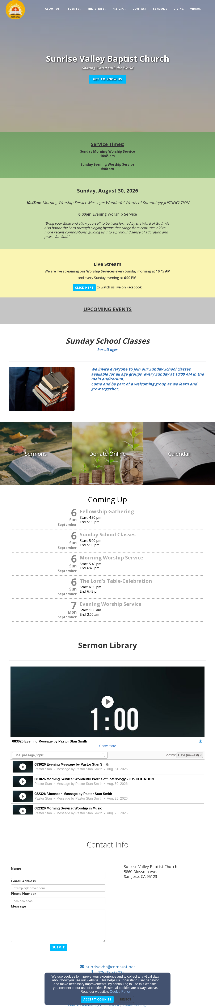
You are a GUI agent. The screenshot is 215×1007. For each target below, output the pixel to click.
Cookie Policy (120, 991)
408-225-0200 (110, 972)
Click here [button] (84, 287)
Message (18, 906)
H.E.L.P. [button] (118, 8)
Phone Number (23, 894)
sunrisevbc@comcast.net (110, 967)
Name (16, 868)
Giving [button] (178, 8)
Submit (58, 947)
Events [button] (73, 8)
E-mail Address (23, 881)
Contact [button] (140, 8)
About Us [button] (52, 8)
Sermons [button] (160, 8)
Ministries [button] (96, 8)
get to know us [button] (107, 79)
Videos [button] (195, 8)
